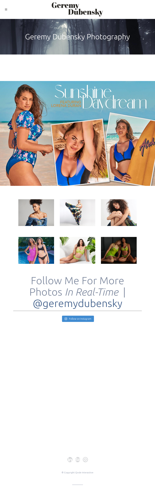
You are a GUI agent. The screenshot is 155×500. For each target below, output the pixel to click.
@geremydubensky (77, 303)
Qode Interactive (84, 472)
